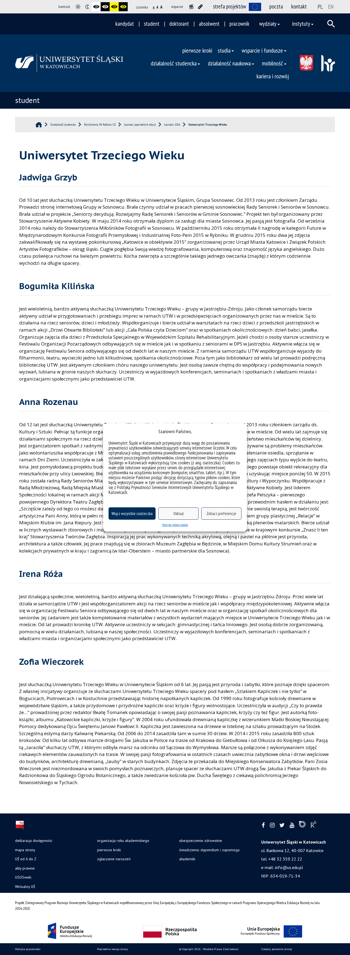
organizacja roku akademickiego (123, 840)
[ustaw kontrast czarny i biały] (96, 6)
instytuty (301, 23)
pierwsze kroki (197, 50)
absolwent (209, 23)
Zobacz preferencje (221, 513)
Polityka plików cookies (175, 525)
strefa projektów (229, 6)
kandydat (124, 23)
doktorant (179, 23)
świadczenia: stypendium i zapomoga (209, 849)
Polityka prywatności (27, 949)
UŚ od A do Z (25, 858)
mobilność (272, 63)
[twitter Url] (282, 825)
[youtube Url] (292, 825)
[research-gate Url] (313, 825)
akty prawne (25, 868)
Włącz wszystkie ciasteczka (132, 513)
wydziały (267, 23)
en (331, 6)
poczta (276, 6)
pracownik (239, 23)
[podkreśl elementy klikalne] (200, 6)
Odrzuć (178, 513)
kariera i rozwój (272, 76)
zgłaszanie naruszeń (113, 858)
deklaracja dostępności (33, 840)
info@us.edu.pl (289, 867)
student (151, 23)
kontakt (299, 6)
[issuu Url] (302, 825)
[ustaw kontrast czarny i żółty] (114, 6)
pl (320, 6)
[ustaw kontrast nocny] (87, 6)
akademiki (187, 858)
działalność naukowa (229, 63)
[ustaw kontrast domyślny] (78, 6)
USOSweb (23, 877)
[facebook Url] (263, 825)
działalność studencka (174, 63)
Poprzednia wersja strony (112, 949)
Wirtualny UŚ (25, 886)
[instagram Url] (272, 825)
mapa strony (25, 849)
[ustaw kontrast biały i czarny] (105, 6)
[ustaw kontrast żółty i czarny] (123, 6)
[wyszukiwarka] (331, 24)
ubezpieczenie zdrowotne (200, 840)
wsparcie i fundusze (262, 50)
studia (224, 50)
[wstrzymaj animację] (191, 6)
